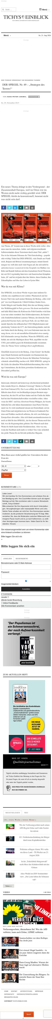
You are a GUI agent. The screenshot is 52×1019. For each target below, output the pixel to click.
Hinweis (13, 524)
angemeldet (16, 530)
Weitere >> (8, 886)
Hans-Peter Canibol (17, 96)
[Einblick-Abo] (27, 707)
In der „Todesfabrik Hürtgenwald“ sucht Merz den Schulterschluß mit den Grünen (34, 864)
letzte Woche (15, 820)
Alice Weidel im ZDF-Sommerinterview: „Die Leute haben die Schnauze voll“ (34, 876)
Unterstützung (26, 991)
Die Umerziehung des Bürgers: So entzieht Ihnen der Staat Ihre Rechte (34, 977)
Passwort (5, 572)
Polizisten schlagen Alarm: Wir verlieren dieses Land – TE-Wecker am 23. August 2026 (34, 852)
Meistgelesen (13, 813)
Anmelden (7, 559)
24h (5, 820)
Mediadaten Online (11, 997)
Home (6, 991)
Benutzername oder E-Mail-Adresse (16, 563)
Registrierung (22, 559)
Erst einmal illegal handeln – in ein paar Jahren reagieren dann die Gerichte (34, 952)
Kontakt (14, 991)
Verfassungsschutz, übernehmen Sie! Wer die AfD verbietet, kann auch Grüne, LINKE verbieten (25, 930)
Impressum (39, 991)
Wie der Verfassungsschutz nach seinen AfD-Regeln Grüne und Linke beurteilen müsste (34, 828)
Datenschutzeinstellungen (27, 994)
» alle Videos (47, 892)
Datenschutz (9, 994)
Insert (29, 1014)
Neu (26, 813)
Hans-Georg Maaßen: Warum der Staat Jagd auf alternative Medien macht (34, 965)
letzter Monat (29, 820)
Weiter (6, 475)
